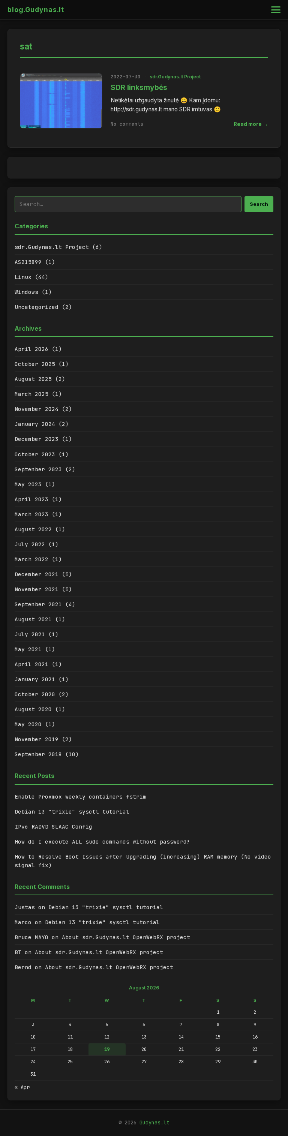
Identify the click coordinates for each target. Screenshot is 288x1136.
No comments (127, 124)
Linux (23, 276)
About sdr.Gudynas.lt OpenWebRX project (126, 937)
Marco (23, 922)
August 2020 (33, 709)
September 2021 (38, 604)
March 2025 (31, 393)
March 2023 (31, 514)
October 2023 (35, 454)
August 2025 (33, 378)
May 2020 (28, 724)
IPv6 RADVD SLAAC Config (53, 826)
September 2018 (38, 754)
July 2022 (30, 544)
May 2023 (28, 484)
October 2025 (35, 363)
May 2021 (28, 649)
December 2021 (36, 574)
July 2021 (30, 634)
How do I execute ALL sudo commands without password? (102, 841)
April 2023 (31, 499)
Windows (26, 291)
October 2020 (35, 694)
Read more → (251, 124)
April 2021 (31, 664)
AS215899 (28, 261)
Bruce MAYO (31, 937)
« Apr (22, 1087)
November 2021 (36, 589)
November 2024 (36, 408)
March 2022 (31, 559)
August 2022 (33, 529)
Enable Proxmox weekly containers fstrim (80, 796)
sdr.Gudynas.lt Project (175, 76)
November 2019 (36, 739)
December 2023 (36, 438)
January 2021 (35, 679)
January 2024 (35, 423)
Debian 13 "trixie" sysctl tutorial (72, 811)
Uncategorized (36, 306)
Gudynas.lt (155, 1122)
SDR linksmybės (139, 87)
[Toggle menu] (275, 9)
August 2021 (33, 619)
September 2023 (38, 469)
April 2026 (31, 348)
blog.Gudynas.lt (36, 9)
